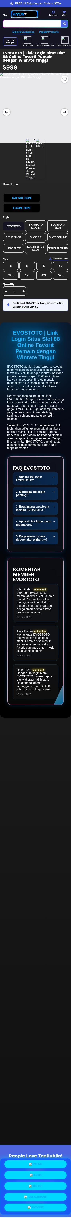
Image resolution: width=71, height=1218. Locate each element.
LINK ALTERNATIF (38, 1195)
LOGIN (37, 1175)
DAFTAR (37, 1185)
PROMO (37, 1165)
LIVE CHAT (37, 1206)
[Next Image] (64, 112)
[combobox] (32, 23)
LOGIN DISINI (21, 207)
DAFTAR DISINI (21, 197)
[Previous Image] (6, 112)
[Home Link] (24, 14)
